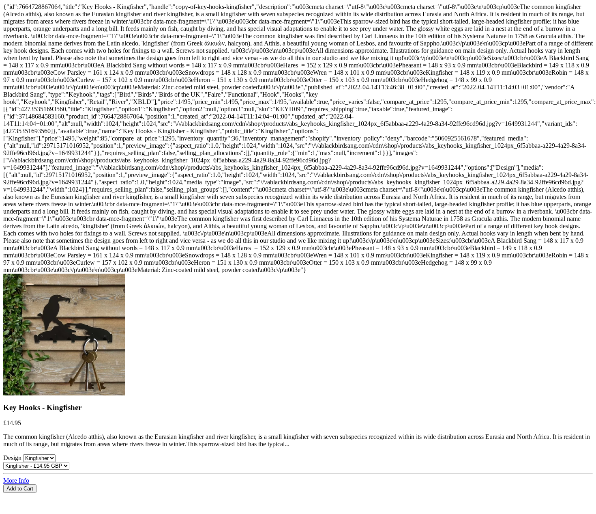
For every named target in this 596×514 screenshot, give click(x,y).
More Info (16, 480)
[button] (298, 496)
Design (13, 457)
